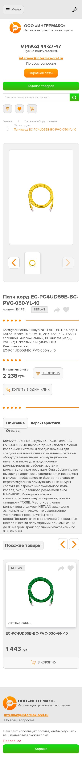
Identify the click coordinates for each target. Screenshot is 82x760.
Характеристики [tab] (45, 423)
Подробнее (12, 741)
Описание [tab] (15, 423)
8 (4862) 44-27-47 (41, 46)
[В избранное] (66, 309)
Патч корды (22, 125)
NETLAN (39, 309)
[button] (63, 544)
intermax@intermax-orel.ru (41, 58)
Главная (8, 121)
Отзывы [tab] (13, 430)
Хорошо (41, 749)
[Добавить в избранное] (71, 568)
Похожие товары (23, 545)
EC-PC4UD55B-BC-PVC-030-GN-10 (37, 633)
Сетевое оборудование (40, 121)
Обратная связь (41, 73)
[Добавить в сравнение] (61, 568)
